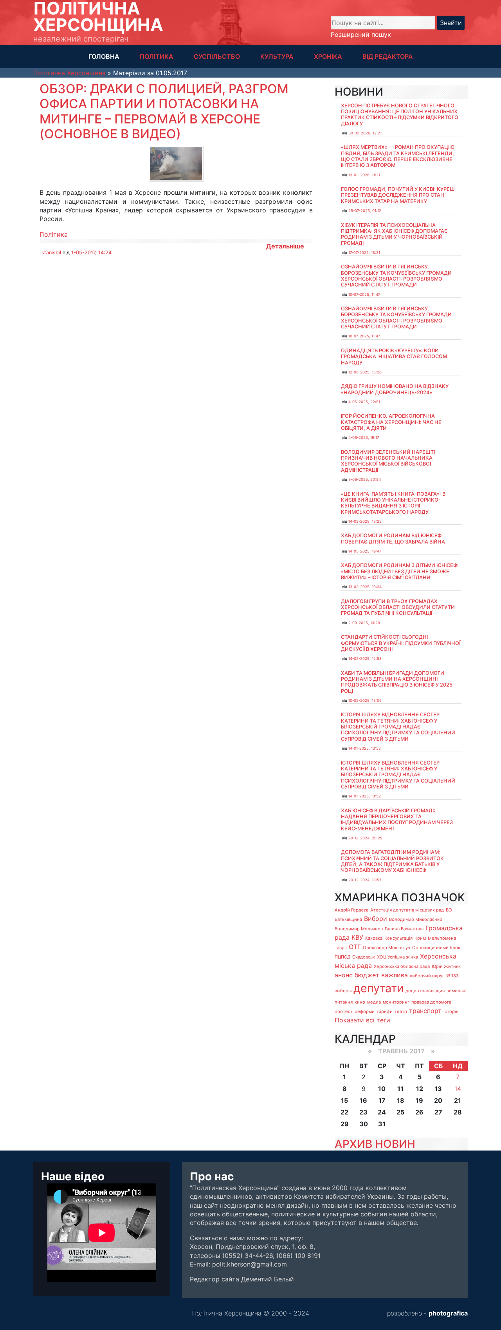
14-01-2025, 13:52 (364, 748)
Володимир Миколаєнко (415, 919)
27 (438, 1112)
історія (450, 1011)
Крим (420, 938)
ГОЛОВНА (103, 56)
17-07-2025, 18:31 (364, 252)
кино (360, 1002)
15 (344, 1100)
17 (382, 1100)
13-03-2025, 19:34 (365, 587)
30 (363, 1124)
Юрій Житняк (446, 966)
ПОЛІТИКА (156, 56)
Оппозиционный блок (436, 947)
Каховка (373, 938)
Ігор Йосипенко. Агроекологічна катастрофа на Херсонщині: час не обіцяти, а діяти (391, 422)
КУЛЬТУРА (277, 56)
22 (344, 1112)
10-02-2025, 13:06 (365, 700)
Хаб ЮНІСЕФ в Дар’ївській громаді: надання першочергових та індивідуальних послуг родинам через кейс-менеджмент (397, 820)
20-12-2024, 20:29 (365, 838)
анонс (344, 975)
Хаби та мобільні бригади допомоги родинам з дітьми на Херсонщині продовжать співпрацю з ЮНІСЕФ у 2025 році (396, 682)
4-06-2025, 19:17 (363, 437)
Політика (54, 234)
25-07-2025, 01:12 (364, 210)
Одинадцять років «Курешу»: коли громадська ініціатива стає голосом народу (394, 357)
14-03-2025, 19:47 (364, 551)
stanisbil (51, 252)
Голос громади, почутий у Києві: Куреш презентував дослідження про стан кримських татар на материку (398, 195)
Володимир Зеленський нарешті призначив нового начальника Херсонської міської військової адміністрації (388, 461)
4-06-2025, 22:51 (364, 402)
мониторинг (396, 1002)
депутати (378, 988)
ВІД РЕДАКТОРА (387, 56)
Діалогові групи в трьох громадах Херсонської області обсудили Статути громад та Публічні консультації (398, 607)
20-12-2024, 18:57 (364, 880)
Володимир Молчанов (359, 928)
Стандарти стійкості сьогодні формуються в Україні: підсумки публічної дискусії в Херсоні (400, 643)
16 (363, 1100)
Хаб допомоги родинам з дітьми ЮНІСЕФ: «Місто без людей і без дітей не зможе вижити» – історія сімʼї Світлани (400, 571)
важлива (394, 975)
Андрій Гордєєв (351, 910)
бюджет (367, 975)
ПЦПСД (342, 957)
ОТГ (355, 947)
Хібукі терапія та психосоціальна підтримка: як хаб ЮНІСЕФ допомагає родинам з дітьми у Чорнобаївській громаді (394, 234)
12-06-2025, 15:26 (365, 372)
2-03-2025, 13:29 (364, 623)
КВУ (357, 937)
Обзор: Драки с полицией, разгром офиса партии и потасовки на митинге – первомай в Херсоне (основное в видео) (164, 111)
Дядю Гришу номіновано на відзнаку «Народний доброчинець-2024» (395, 389)
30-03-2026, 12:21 (365, 133)
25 (400, 1112)
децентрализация (425, 990)
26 (419, 1112)
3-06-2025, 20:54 (364, 479)
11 (400, 1089)
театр (401, 1011)
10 (382, 1089)
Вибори (375, 918)
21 (457, 1100)
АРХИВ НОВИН (375, 1144)
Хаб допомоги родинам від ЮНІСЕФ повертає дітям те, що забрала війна (393, 538)
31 (382, 1124)
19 (419, 1100)
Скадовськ (363, 957)
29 (345, 1124)
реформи (365, 1011)
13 (438, 1089)
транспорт (425, 1011)
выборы (343, 990)
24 (382, 1112)
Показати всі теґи (362, 1020)
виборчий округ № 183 (434, 975)
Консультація (398, 938)
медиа (374, 1002)
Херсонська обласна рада (402, 966)
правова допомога (431, 1002)
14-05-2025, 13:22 (365, 521)
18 (400, 1100)
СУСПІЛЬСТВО (217, 56)
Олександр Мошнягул (386, 947)
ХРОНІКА (328, 56)
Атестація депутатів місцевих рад (407, 910)
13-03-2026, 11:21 (364, 175)
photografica (448, 1313)
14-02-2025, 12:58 (365, 658)
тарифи (385, 1011)
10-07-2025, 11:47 (364, 294)
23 (363, 1112)
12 (419, 1089)
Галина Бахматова (404, 928)
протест (344, 1011)
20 (438, 1100)
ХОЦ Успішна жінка (397, 957)
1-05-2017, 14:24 (91, 252)
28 (458, 1112)
